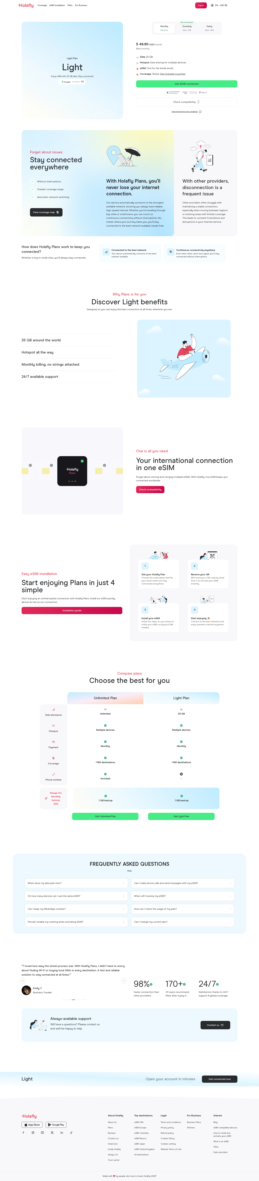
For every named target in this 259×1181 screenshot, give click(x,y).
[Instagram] (33, 1132)
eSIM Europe (140, 1128)
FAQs (216, 1147)
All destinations (141, 1155)
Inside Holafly (114, 1149)
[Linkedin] (62, 1132)
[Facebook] (23, 1132)
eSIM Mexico (140, 1138)
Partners (191, 1128)
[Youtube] (42, 1132)
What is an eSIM (221, 1141)
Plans (110, 1128)
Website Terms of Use (171, 1149)
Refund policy (167, 1133)
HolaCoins (113, 1144)
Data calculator (220, 1152)
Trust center (114, 1160)
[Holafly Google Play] (56, 1125)
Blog (215, 1122)
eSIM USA (138, 1122)
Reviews (112, 1133)
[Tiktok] (71, 1132)
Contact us (113, 1138)
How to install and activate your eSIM (222, 1134)
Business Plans (194, 1122)
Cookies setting (168, 1144)
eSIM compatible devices (225, 1128)
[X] (52, 1132)
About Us (112, 1122)
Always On (113, 1155)
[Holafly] (47, 1116)
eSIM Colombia (141, 1133)
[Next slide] (124, 980)
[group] (76, 883)
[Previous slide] (22, 980)
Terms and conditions (171, 1122)
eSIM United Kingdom (144, 1149)
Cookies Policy (168, 1138)
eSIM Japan (139, 1144)
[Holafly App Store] (32, 1125)
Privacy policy (167, 1128)
